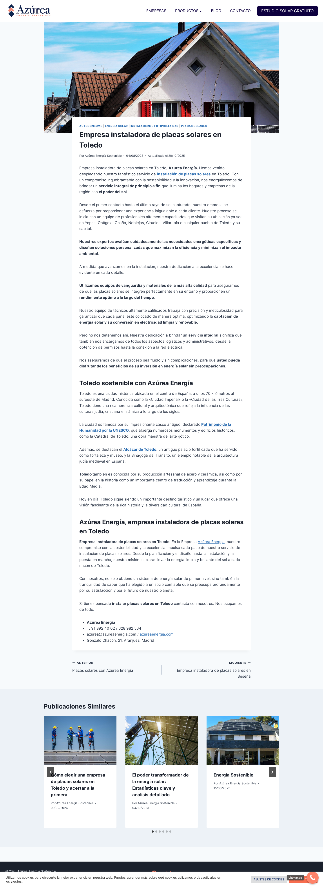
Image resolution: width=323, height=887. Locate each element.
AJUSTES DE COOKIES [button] (269, 879)
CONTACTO (240, 11)
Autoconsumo (91, 126)
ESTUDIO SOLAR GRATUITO (287, 11)
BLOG (216, 11)
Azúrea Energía (211, 542)
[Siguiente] (272, 772)
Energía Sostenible (233, 775)
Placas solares (194, 126)
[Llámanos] (313, 878)
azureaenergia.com (157, 634)
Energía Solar (116, 126)
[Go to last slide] (50, 772)
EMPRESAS (156, 11)
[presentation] (80, 740)
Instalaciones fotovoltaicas (154, 126)
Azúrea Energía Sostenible (103, 155)
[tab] (153, 831)
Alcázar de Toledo (139, 449)
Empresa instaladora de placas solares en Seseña (214, 670)
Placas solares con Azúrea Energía (102, 667)
